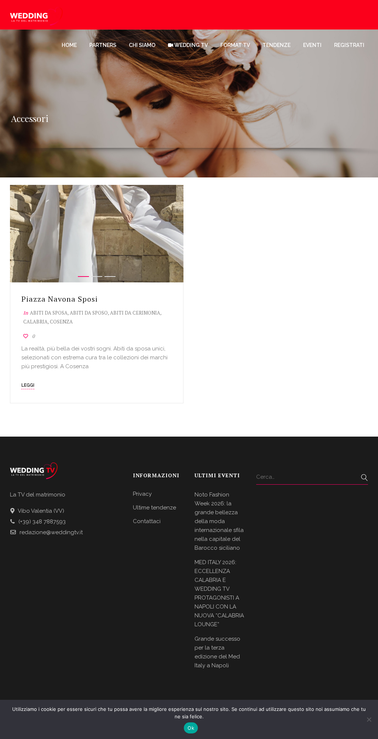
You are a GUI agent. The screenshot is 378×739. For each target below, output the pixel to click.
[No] (368, 719)
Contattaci (147, 521)
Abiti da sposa (49, 312)
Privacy (142, 494)
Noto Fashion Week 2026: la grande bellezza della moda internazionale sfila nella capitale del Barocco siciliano (219, 521)
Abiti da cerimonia (135, 312)
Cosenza (61, 321)
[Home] (36, 15)
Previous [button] (22, 233)
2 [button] (96, 276)
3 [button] (110, 276)
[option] (96, 233)
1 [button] (83, 276)
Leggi (27, 385)
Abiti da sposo (89, 312)
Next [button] (170, 233)
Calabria (35, 321)
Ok (191, 728)
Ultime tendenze (154, 507)
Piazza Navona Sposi (59, 299)
